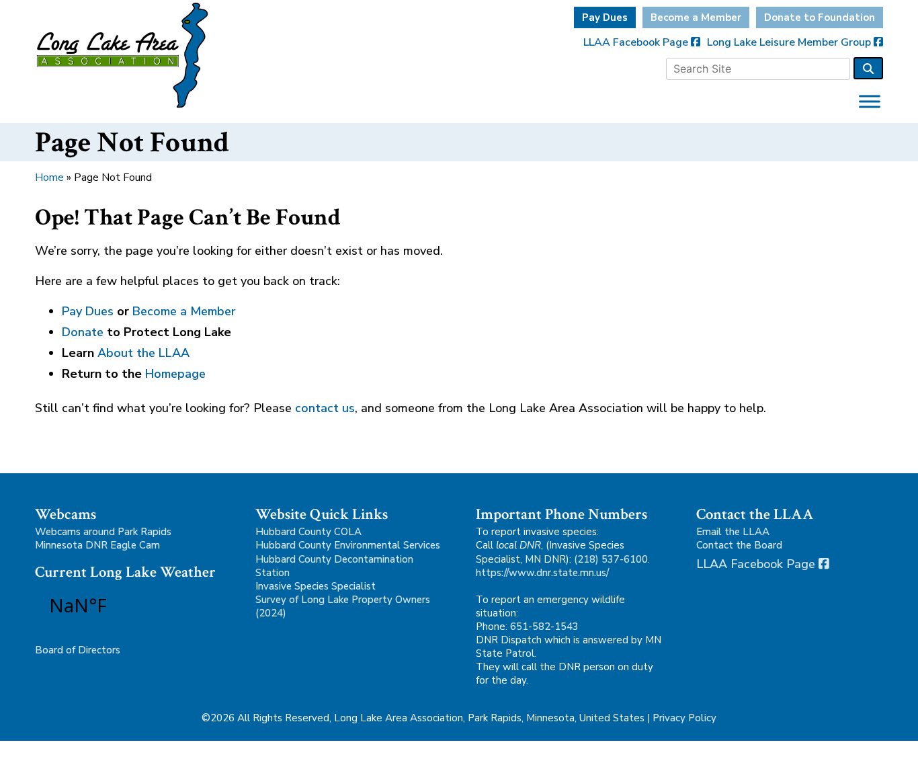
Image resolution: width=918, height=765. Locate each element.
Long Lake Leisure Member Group (790, 42)
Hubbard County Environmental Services (347, 545)
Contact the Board (739, 545)
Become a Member (696, 17)
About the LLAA (143, 353)
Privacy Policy (684, 718)
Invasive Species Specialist (315, 586)
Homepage (175, 374)
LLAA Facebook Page (637, 42)
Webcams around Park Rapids (103, 531)
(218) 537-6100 (611, 559)
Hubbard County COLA (308, 531)
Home (49, 177)
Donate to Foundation (819, 17)
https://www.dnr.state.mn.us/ (542, 572)
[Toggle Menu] (869, 101)
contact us (325, 408)
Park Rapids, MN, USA (115, 605)
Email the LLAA (732, 531)
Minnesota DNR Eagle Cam (97, 545)
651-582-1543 (544, 626)
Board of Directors (77, 650)
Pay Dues (605, 17)
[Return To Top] (884, 742)
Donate (82, 332)
